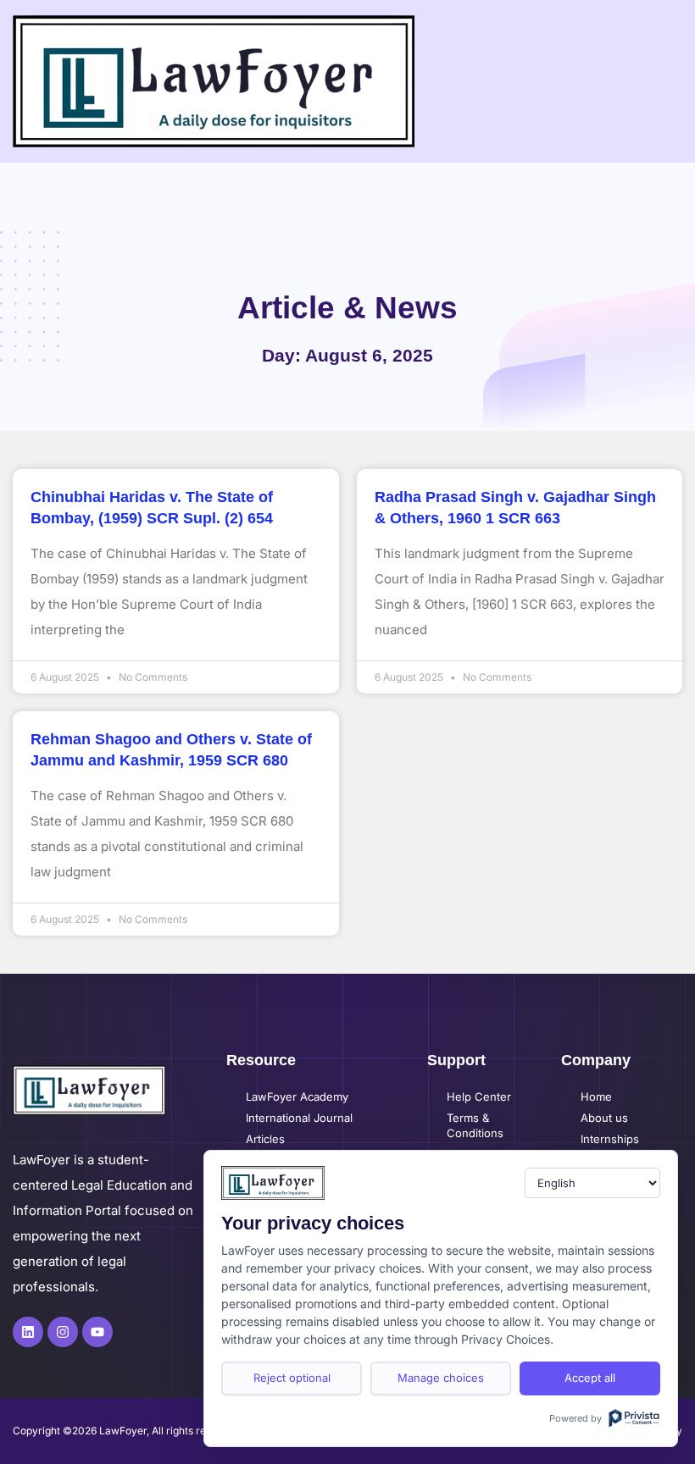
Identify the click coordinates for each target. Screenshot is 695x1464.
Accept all (589, 1377)
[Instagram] (62, 1332)
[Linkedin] (28, 1332)
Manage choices (441, 1377)
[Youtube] (97, 1332)
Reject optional (292, 1377)
